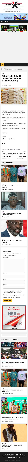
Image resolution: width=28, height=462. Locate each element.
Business (13, 454)
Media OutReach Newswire (14, 457)
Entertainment (4, 360)
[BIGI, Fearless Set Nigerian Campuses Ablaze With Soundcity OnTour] (14, 350)
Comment (5, 257)
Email (4, 279)
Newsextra (11, 85)
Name (5, 274)
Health (15, 456)
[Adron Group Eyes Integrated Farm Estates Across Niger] (14, 173)
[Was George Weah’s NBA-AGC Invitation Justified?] (14, 228)
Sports (19, 456)
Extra (5, 454)
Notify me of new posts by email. (12, 297)
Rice (19, 149)
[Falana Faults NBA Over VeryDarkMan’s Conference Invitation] (14, 201)
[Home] (2, 65)
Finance (17, 454)
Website (5, 284)
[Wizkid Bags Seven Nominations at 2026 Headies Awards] (14, 433)
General (21, 454)
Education (23, 456)
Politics (3, 415)
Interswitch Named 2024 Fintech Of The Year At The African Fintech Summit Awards (8, 155)
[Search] (26, 65)
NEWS (3, 73)
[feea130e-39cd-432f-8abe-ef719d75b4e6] (14, 16)
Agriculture (7, 149)
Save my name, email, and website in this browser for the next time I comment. (13, 292)
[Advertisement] (14, 48)
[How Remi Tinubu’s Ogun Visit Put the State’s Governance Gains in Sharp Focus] (14, 405)
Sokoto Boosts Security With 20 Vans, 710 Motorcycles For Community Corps (20, 155)
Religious (11, 456)
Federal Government (13, 149)
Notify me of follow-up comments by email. (14, 295)
